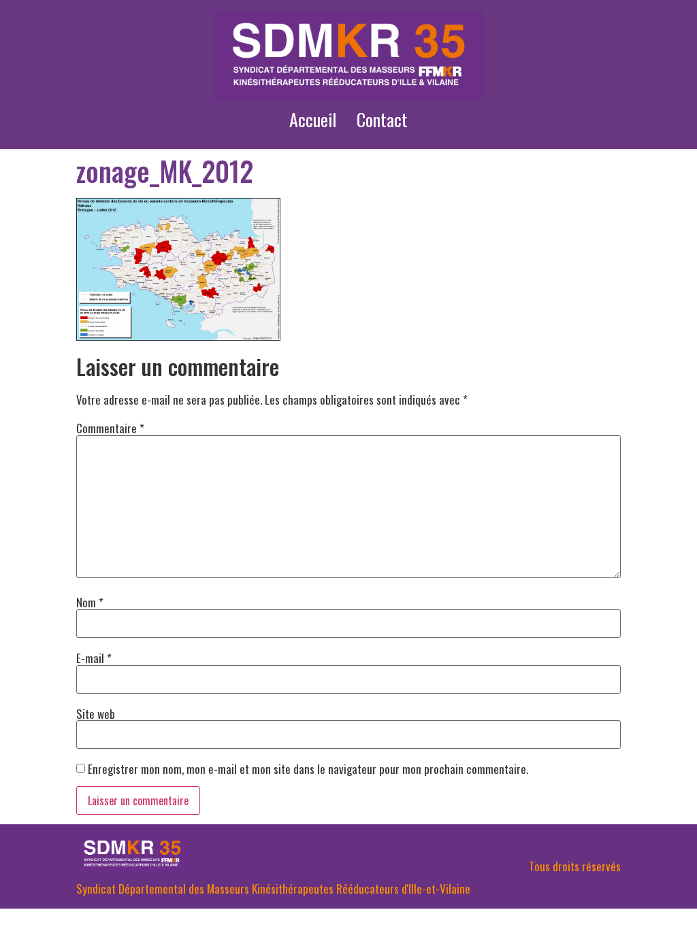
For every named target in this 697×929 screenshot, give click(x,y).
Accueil (312, 119)
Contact (382, 119)
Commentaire (110, 428)
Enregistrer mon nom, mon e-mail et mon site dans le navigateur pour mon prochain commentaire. (308, 769)
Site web (95, 714)
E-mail (94, 658)
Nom (89, 602)
